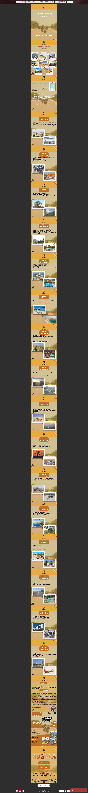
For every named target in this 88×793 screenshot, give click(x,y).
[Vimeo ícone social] (17, 791)
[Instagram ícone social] (20, 791)
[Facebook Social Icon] (23, 791)
